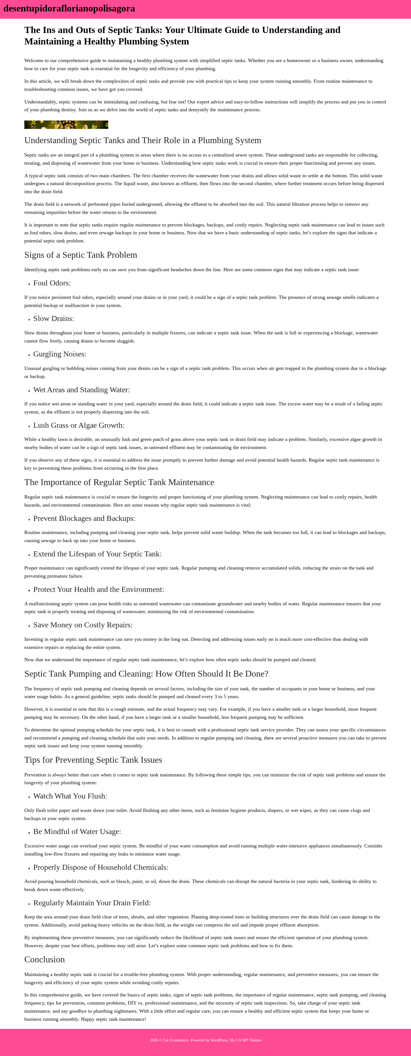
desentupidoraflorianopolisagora (69, 8)
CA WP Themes (248, 1040)
